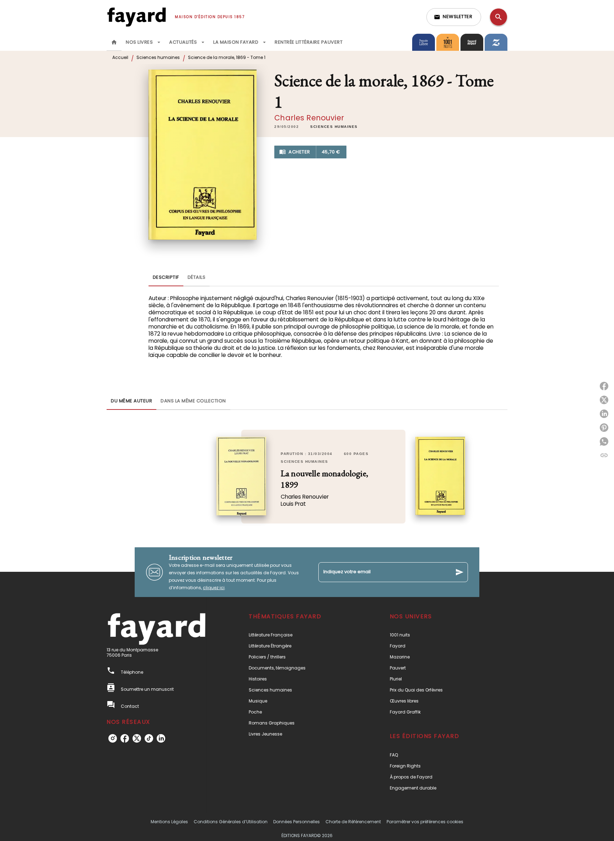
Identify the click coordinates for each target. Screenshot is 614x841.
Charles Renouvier (309, 118)
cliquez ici (214, 588)
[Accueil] (136, 17)
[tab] (114, 42)
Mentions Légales (169, 822)
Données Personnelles (296, 822)
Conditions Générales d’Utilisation (231, 822)
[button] (453, 17)
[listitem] (113, 738)
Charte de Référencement (353, 822)
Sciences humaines (158, 57)
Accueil (120, 57)
